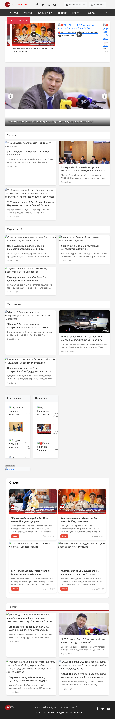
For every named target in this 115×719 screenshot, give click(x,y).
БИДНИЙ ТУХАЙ (69, 707)
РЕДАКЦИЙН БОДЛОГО (46, 707)
